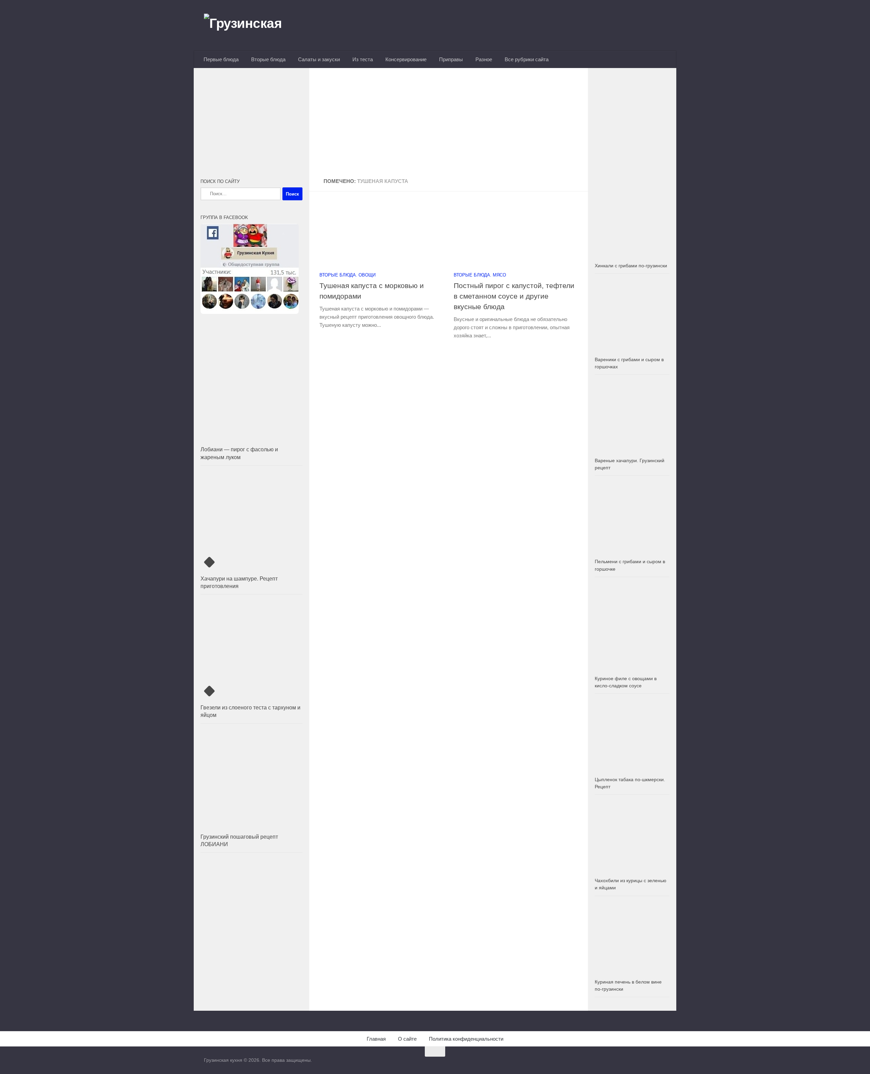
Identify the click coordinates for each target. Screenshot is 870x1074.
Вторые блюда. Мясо (480, 275)
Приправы (451, 59)
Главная (376, 1039)
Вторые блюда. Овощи (347, 275)
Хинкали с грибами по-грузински (631, 265)
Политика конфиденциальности (466, 1039)
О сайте (407, 1039)
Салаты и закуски (319, 59)
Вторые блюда (268, 59)
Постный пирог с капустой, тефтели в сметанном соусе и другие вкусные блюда (514, 296)
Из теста (362, 59)
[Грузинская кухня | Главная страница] (251, 25)
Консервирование (406, 59)
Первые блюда (221, 59)
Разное (483, 59)
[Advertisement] (448, 123)
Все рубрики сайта (527, 59)
